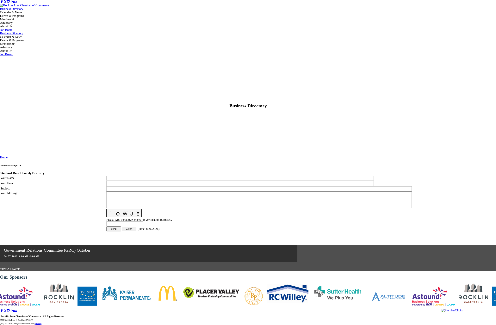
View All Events (10, 268)
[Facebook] (1, 1)
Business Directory (11, 8)
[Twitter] (5, 1)
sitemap (38, 323)
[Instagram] (8, 1)
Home (4, 157)
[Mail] (15, 1)
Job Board (6, 29)
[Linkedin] (12, 1)
